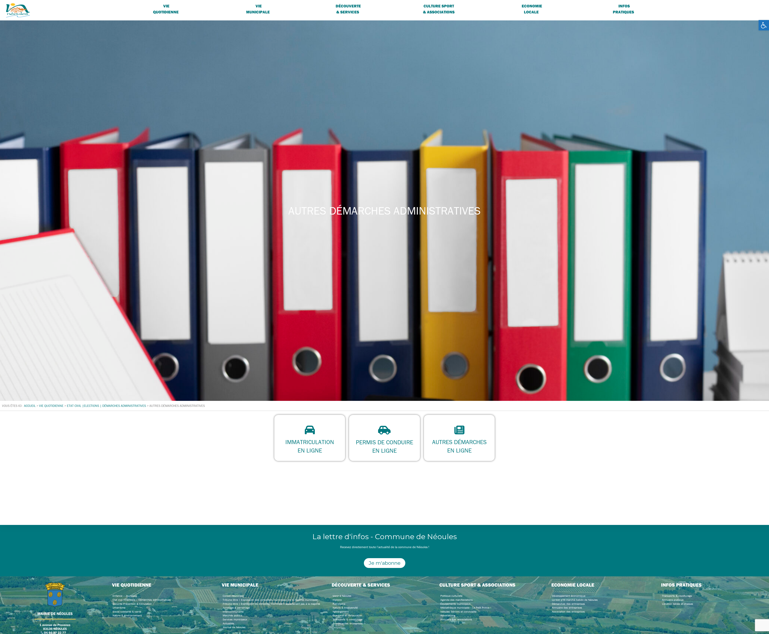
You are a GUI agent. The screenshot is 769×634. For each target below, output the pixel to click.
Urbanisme (119, 607)
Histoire (337, 600)
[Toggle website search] (701, 5)
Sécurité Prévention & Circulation (132, 604)
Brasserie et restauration (347, 615)
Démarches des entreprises (568, 604)
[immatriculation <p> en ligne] (310, 430)
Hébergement (341, 611)
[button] (764, 25)
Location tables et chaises (677, 604)
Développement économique (568, 596)
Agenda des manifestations (456, 600)
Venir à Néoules (342, 596)
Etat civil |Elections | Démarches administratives (142, 600)
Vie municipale (240, 585)
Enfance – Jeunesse (125, 596)
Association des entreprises (568, 611)
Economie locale (532, 8)
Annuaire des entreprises (348, 623)
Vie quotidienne (166, 8)
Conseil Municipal (233, 596)
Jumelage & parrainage (236, 607)
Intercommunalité (233, 611)
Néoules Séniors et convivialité (458, 611)
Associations (447, 615)
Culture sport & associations (439, 8)
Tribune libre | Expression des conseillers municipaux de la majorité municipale (270, 600)
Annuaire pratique (672, 600)
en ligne (310, 450)
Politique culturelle (451, 596)
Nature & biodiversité (345, 607)
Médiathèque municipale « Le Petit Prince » (465, 607)
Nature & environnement (127, 615)
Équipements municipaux (455, 604)
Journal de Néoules (234, 627)
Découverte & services (348, 8)
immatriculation (309, 442)
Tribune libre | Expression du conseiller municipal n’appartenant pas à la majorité (271, 604)
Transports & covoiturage (347, 619)
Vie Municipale (258, 8)
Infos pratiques (623, 8)
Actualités (228, 623)
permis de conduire (384, 442)
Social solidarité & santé (127, 611)
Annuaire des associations (456, 619)
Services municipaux (235, 619)
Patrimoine (339, 604)
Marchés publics (233, 615)
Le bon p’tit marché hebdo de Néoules (575, 600)
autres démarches (459, 442)
